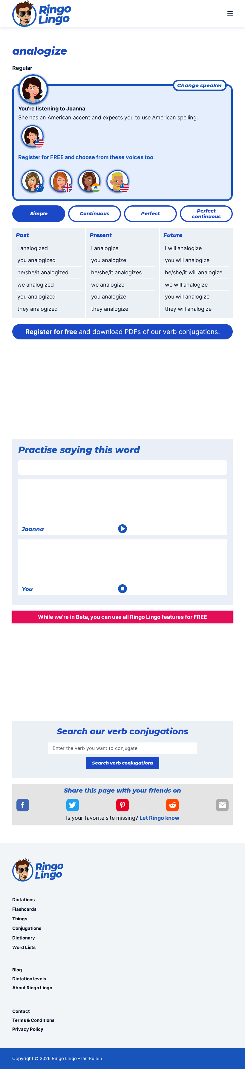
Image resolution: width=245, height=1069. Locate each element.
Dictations (23, 899)
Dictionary (23, 938)
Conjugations (26, 928)
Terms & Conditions (33, 1020)
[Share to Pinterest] (122, 805)
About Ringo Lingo (32, 987)
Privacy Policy (27, 1029)
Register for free (51, 332)
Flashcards (24, 909)
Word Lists (24, 947)
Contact (21, 1011)
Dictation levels (29, 979)
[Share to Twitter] (72, 805)
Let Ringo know (159, 818)
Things (19, 919)
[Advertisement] (122, 391)
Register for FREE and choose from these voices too (85, 157)
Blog (17, 970)
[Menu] (230, 13)
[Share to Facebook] (22, 805)
